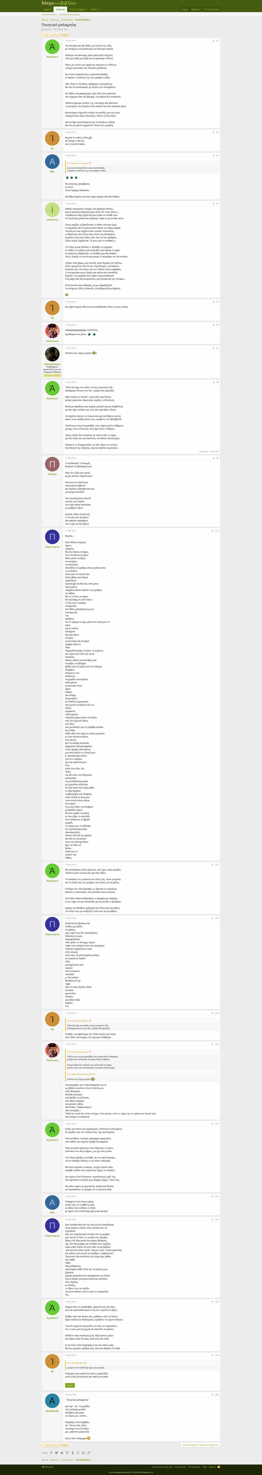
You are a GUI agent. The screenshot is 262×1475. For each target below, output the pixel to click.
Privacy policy (194, 1466)
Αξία (52, 171)
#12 (217, 918)
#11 (217, 864)
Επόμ (64, 34)
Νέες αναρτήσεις (49, 14)
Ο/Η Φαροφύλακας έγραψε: (79, 1074)
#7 (218, 348)
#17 (217, 1219)
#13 (217, 1013)
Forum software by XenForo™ (131, 1472)
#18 (217, 1301)
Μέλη (94, 9)
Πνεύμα (52, 474)
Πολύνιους (52, 340)
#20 (217, 1394)
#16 (217, 1196)
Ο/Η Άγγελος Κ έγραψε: (77, 163)
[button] (87, 9)
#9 (218, 458)
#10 (217, 530)
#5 (218, 301)
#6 (218, 324)
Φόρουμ (60, 9)
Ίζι (52, 148)
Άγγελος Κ (48, 29)
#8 (218, 382)
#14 (217, 1044)
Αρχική (47, 9)
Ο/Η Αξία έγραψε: (75, 1363)
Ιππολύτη (52, 219)
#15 (217, 1123)
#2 (218, 132)
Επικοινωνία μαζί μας (162, 1466)
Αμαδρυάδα (52, 1410)
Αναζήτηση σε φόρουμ (69, 14)
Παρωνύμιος (52, 546)
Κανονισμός (180, 1466)
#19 (217, 1355)
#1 (218, 40)
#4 (218, 203)
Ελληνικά (48, 1466)
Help (204, 1466)
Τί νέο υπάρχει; (77, 9)
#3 (218, 155)
